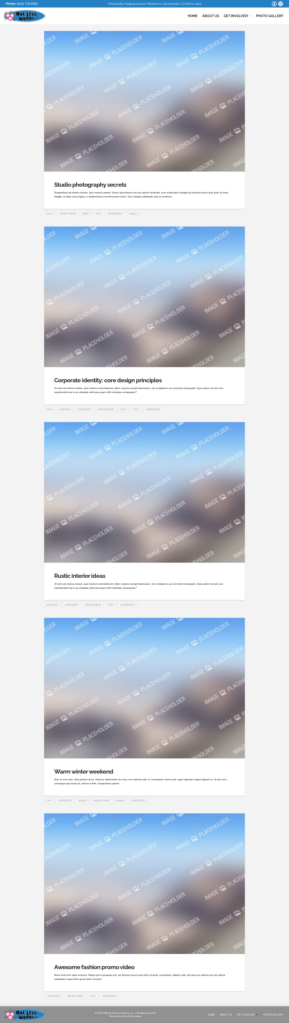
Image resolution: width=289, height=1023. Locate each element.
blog (50, 213)
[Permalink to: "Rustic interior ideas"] (144, 492)
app (49, 800)
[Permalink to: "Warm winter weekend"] (144, 688)
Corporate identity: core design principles (108, 380)
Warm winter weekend (83, 771)
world (133, 213)
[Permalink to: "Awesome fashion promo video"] (144, 883)
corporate (84, 409)
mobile (120, 800)
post (124, 409)
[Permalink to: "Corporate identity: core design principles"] (144, 297)
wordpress (115, 213)
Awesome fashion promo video (94, 967)
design (82, 800)
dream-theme (68, 213)
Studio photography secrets (90, 184)
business (65, 409)
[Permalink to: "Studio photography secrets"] (144, 101)
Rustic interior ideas (79, 575)
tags (99, 213)
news (85, 213)
